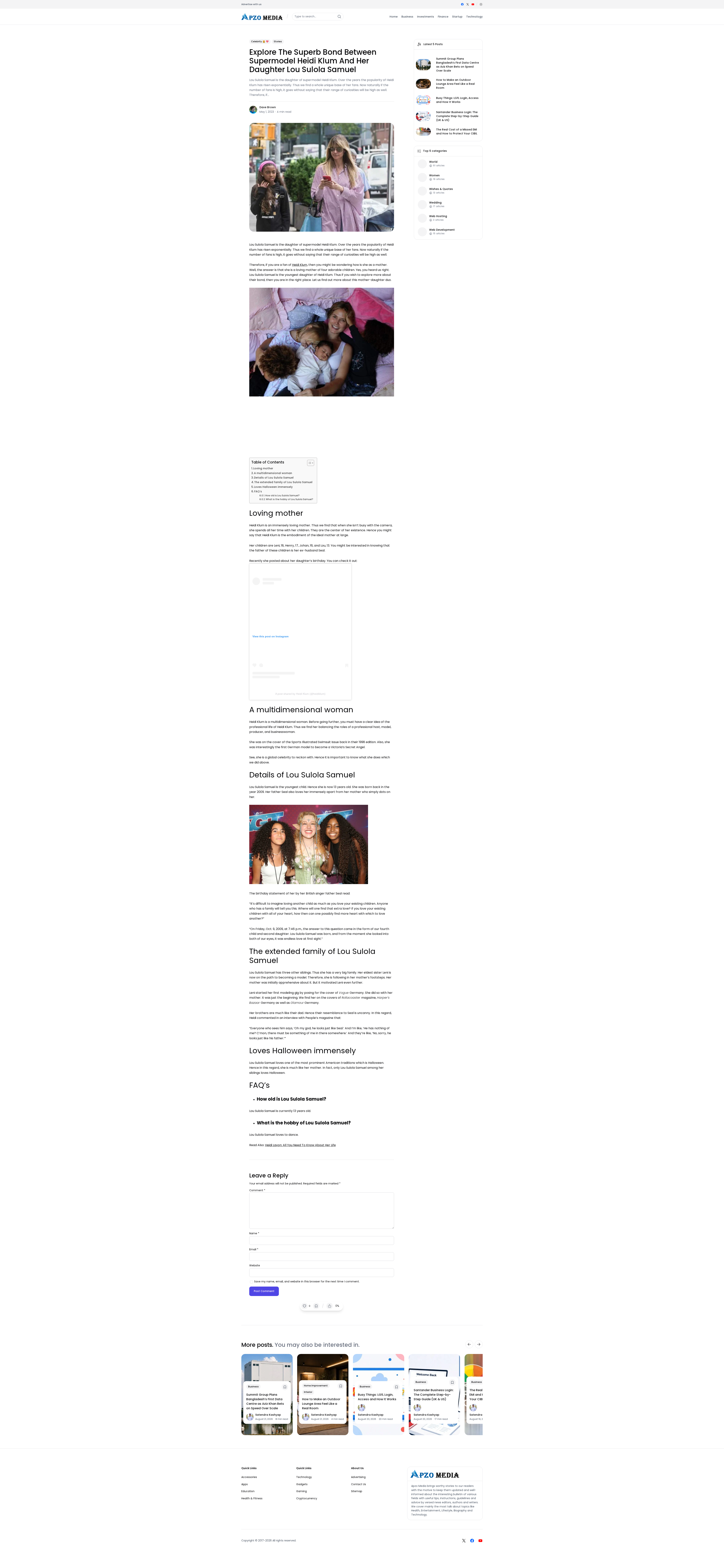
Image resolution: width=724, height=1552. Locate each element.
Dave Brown (267, 107)
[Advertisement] (321, 425)
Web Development (442, 229)
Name (254, 1233)
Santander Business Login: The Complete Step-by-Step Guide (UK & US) (457, 116)
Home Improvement (316, 1385)
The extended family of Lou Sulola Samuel (283, 482)
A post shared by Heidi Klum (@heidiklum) (300, 693)
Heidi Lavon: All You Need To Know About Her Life (300, 1145)
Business (253, 1386)
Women (434, 175)
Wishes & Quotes (441, 189)
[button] (481, 4)
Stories (278, 41)
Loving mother (263, 468)
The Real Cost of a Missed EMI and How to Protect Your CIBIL (456, 131)
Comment (257, 1190)
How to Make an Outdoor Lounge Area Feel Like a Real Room (455, 84)
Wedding (435, 202)
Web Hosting (438, 216)
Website (254, 1265)
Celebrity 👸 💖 (260, 41)
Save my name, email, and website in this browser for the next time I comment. (307, 1281)
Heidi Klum (299, 265)
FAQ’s (258, 491)
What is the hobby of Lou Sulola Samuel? (289, 499)
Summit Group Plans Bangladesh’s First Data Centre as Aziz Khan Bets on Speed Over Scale (457, 64)
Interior (308, 1392)
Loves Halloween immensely (273, 487)
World (433, 161)
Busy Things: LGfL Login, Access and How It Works (457, 100)
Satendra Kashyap (268, 1415)
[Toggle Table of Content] (308, 463)
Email (253, 1249)
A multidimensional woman (273, 473)
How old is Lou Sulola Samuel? (282, 495)
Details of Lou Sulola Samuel (274, 478)
